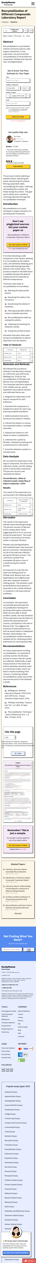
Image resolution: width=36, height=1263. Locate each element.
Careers (20, 1017)
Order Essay (5, 1032)
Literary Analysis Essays (13, 1224)
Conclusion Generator (8, 1023)
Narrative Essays (11, 1167)
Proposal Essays (11, 1189)
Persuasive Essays (11, 1176)
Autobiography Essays (13, 1101)
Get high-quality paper (18, 245)
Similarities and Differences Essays (17, 1211)
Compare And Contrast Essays (16, 1123)
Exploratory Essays (12, 1154)
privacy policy (24, 109)
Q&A (19, 1033)
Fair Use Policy (6, 1054)
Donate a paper (23, 1027)
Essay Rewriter (6, 1026)
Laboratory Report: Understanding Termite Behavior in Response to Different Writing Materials (18, 888)
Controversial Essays (12, 1127)
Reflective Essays (11, 1193)
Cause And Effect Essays (14, 1105)
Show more (18, 913)
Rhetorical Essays (11, 1202)
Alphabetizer (6, 1019)
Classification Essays (12, 1110)
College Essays (10, 1114)
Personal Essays (11, 1171)
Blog (19, 1030)
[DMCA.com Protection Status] (21, 1060)
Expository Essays (11, 1158)
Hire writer (18, 166)
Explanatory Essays (12, 1259)
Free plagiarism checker (9, 1011)
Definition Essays (11, 1136)
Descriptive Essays (11, 1140)
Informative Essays (12, 1163)
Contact (20, 1014)
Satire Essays (9, 1207)
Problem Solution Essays (14, 1180)
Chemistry (13, 22)
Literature (21, 1036)
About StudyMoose (24, 1011)
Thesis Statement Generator (7, 1015)
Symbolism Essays (11, 1220)
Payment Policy (6, 1058)
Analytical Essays (11, 1092)
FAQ (19, 1024)
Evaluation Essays (11, 1145)
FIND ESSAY (29, 950)
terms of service (15, 109)
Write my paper (18, 117)
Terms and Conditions (8, 1048)
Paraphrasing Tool (7, 1029)
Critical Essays (10, 1132)
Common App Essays (12, 1118)
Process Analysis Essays (13, 1185)
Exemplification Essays (13, 1149)
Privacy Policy (6, 1051)
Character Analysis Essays (14, 1215)
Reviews (20, 1021)
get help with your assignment (16, 1253)
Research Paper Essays (13, 1198)
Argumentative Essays (13, 1096)
